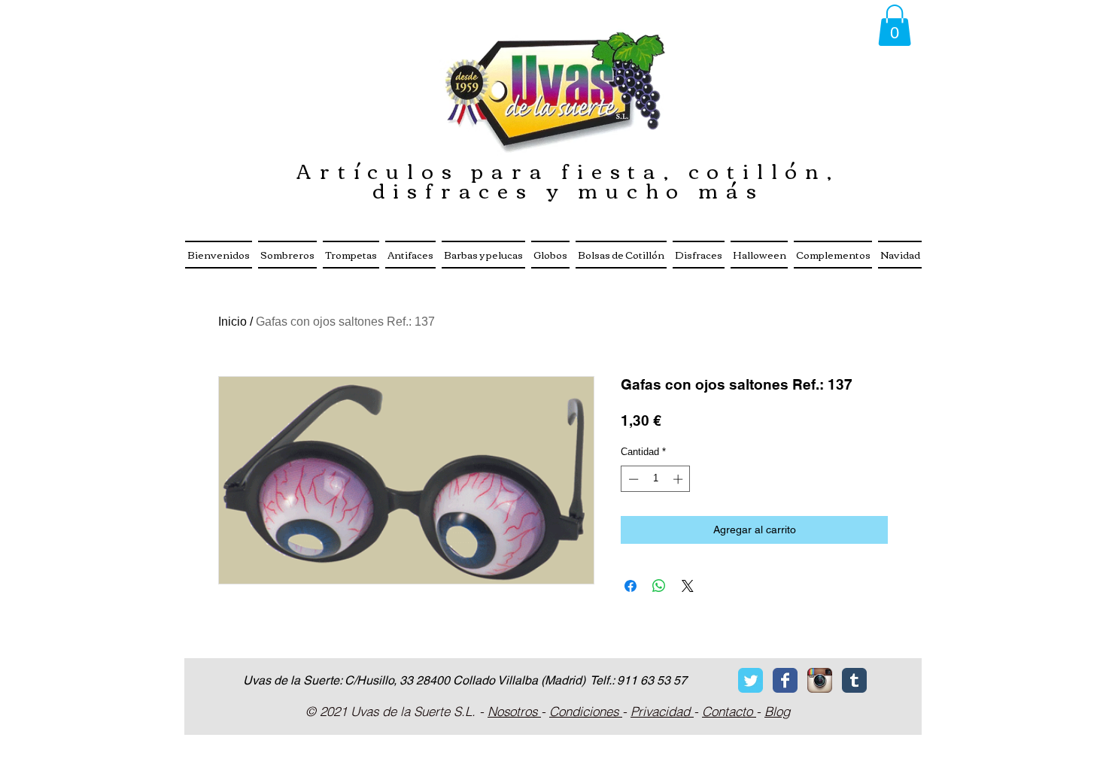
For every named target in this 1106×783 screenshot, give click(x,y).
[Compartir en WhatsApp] (659, 586)
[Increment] (679, 479)
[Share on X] (688, 586)
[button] (894, 25)
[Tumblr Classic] (854, 680)
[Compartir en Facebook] (630, 586)
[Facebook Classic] (785, 680)
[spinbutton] (655, 479)
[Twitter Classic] (750, 680)
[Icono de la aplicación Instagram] (819, 680)
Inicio (232, 321)
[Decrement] (632, 479)
